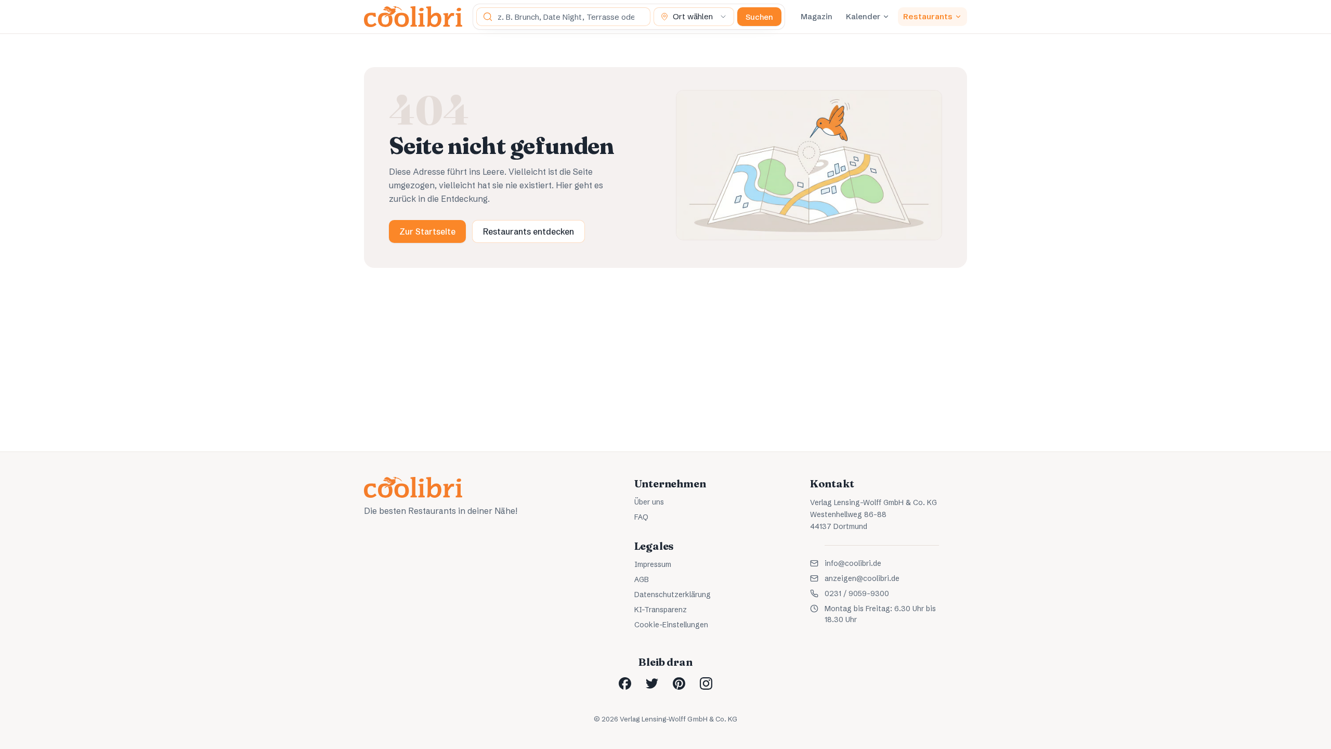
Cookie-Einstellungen (671, 624)
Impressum (652, 564)
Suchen (759, 17)
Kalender (863, 16)
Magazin (816, 16)
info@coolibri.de (853, 563)
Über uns (649, 502)
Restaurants (927, 16)
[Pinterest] (679, 683)
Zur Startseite (427, 231)
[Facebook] (625, 683)
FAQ (641, 517)
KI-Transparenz (660, 609)
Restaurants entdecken (528, 231)
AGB (641, 579)
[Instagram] (706, 683)
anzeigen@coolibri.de (862, 578)
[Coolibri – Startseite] (413, 16)
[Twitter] (652, 683)
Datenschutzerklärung (672, 594)
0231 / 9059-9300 (857, 593)
